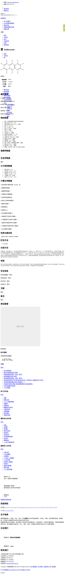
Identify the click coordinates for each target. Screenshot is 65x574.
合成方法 (9, 108)
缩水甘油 (6, 25)
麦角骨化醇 (7, 415)
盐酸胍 (6, 403)
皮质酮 (6, 427)
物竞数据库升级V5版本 (10, 376)
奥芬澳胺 (6, 413)
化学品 (6, 37)
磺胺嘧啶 (6, 440)
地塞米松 (6, 405)
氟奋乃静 (6, 467)
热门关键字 (53, 566)
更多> (2, 367)
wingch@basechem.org (13, 2)
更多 (5, 103)
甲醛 (5, 398)
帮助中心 (6, 10)
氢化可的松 (7, 431)
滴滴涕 (6, 463)
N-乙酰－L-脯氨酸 (9, 458)
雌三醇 (6, 438)
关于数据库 (34, 566)
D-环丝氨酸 (7, 454)
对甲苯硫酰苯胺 (8, 436)
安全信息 (9, 112)
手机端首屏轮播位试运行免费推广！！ (14, 382)
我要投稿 (3, 499)
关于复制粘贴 (7, 370)
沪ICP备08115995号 (24, 570)
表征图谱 (6, 91)
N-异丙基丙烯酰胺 (9, 23)
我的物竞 (6, 8)
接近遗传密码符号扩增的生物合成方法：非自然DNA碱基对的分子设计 (23, 380)
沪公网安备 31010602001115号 (10, 570)
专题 (5, 43)
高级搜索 (3, 18)
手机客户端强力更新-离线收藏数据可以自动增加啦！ (18, 384)
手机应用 (6, 41)
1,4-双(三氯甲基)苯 (9, 442)
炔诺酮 (6, 429)
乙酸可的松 (7, 409)
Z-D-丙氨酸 (7, 387)
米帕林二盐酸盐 (8, 462)
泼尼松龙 (6, 434)
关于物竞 (40, 566)
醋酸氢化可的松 (8, 407)
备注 (8, 116)
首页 (5, 35)
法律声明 (46, 566)
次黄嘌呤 (6, 456)
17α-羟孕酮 (7, 460)
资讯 (5, 39)
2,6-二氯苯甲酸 (8, 469)
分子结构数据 (7, 99)
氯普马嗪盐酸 (7, 465)
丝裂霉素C (7, 411)
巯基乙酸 (6, 29)
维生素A (6, 432)
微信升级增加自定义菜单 (11, 372)
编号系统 (6, 89)
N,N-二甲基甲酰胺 (9, 401)
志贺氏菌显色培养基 (9, 386)
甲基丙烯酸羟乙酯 (9, 27)
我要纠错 (8, 499)
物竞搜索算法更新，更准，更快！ (13, 374)
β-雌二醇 (6, 452)
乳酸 (5, 425)
